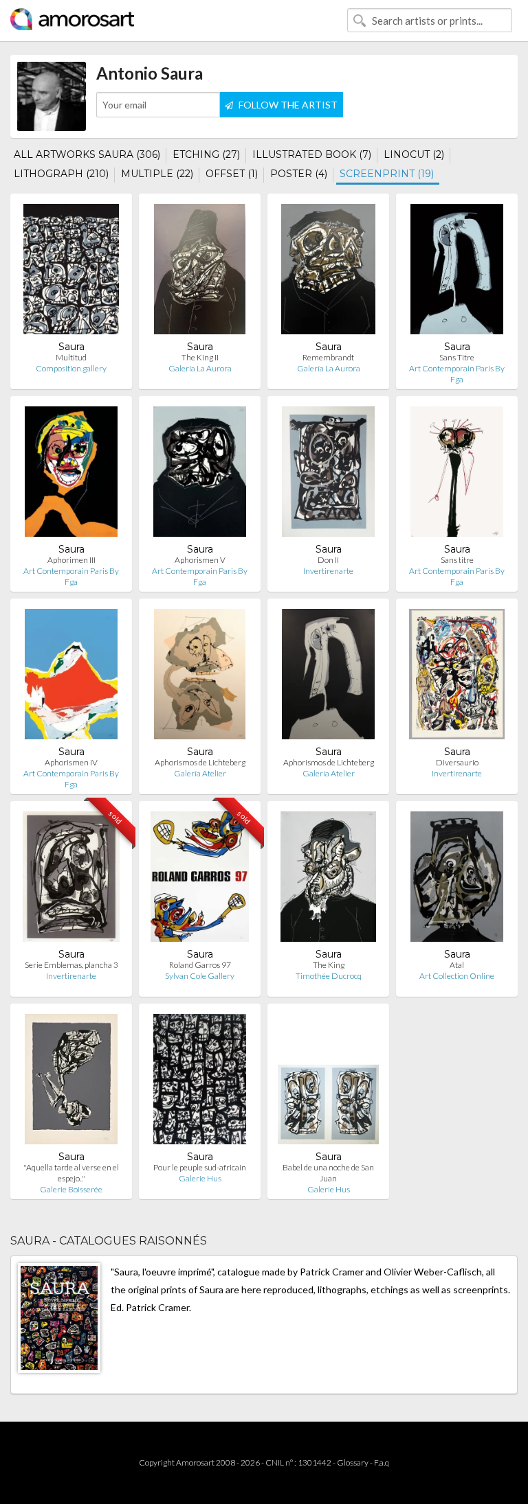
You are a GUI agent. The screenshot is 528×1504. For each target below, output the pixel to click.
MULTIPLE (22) (157, 173)
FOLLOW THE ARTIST (287, 105)
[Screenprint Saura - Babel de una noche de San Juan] (328, 1082)
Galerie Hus (200, 1178)
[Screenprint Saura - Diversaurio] (456, 677)
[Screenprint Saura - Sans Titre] (457, 272)
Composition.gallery (71, 368)
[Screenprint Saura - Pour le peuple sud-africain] (199, 1082)
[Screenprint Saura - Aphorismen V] (200, 475)
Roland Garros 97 (200, 965)
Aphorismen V (200, 560)
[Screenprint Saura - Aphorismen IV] (71, 677)
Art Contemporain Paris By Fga (457, 373)
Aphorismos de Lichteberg (200, 762)
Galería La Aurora (200, 368)
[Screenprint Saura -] (71, 1082)
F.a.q (381, 1462)
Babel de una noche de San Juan (328, 1172)
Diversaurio (457, 762)
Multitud (71, 357)
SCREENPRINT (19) (387, 173)
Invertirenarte (328, 571)
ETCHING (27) (206, 154)
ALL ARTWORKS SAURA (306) (87, 154)
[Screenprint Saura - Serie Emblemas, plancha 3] (71, 880)
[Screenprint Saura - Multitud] (71, 272)
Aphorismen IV (71, 762)
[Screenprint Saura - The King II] (200, 272)
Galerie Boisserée (71, 1189)
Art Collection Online (456, 976)
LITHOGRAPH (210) (61, 173)
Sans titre (457, 560)
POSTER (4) (298, 173)
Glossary (352, 1462)
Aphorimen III (71, 560)
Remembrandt (328, 357)
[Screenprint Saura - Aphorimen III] (71, 475)
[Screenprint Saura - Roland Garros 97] (200, 880)
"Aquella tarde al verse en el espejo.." (71, 1172)
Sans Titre (456, 357)
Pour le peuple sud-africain (199, 1167)
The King (328, 965)
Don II (328, 560)
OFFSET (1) (232, 173)
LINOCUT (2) (414, 154)
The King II (200, 357)
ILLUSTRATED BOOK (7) (311, 154)
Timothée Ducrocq (329, 976)
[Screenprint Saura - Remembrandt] (328, 272)
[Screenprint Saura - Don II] (328, 475)
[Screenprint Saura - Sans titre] (457, 475)
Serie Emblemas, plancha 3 (71, 965)
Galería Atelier (200, 773)
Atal (457, 965)
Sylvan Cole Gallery (199, 976)
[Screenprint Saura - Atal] (457, 880)
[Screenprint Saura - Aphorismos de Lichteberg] (199, 677)
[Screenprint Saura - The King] (327, 880)
